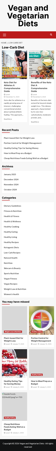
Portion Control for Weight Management (23, 143)
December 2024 (11, 179)
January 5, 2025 (45, 387)
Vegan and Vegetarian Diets (28, 15)
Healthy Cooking (11, 226)
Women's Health (11, 294)
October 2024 (10, 189)
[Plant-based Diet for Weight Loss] (14, 320)
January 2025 (10, 174)
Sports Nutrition (10, 76)
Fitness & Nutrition (12, 211)
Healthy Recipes (11, 242)
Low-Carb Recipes (12, 252)
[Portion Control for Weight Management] (41, 320)
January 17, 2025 (18, 344)
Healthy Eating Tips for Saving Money (21, 148)
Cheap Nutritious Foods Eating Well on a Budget (26, 158)
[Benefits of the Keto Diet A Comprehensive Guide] (41, 64)
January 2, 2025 (18, 433)
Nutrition (8, 263)
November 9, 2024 (39, 97)
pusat (8, 94)
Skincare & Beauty (12, 268)
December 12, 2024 (12, 97)
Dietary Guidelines (12, 206)
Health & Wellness (12, 221)
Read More (8, 119)
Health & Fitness (37, 76)
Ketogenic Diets (11, 247)
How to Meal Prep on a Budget (18, 153)
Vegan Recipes (10, 284)
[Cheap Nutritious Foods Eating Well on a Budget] (14, 406)
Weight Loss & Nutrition (15, 289)
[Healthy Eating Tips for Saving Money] (14, 363)
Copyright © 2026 (11, 443)
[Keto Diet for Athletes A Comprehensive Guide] (14, 64)
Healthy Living (10, 237)
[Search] (51, 34)
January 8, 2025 (18, 387)
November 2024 (11, 184)
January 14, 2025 (45, 344)
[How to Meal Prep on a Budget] (41, 363)
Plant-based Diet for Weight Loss (19, 138)
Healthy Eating (11, 232)
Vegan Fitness (10, 278)
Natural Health (10, 258)
